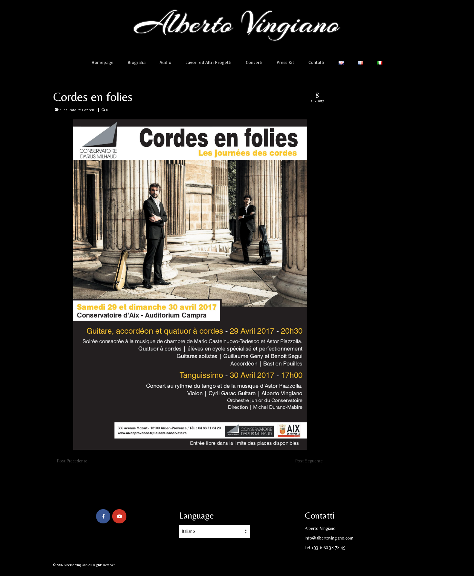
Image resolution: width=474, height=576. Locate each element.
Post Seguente (309, 460)
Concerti (88, 110)
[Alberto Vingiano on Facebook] (103, 516)
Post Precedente (72, 460)
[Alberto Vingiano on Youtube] (119, 516)
